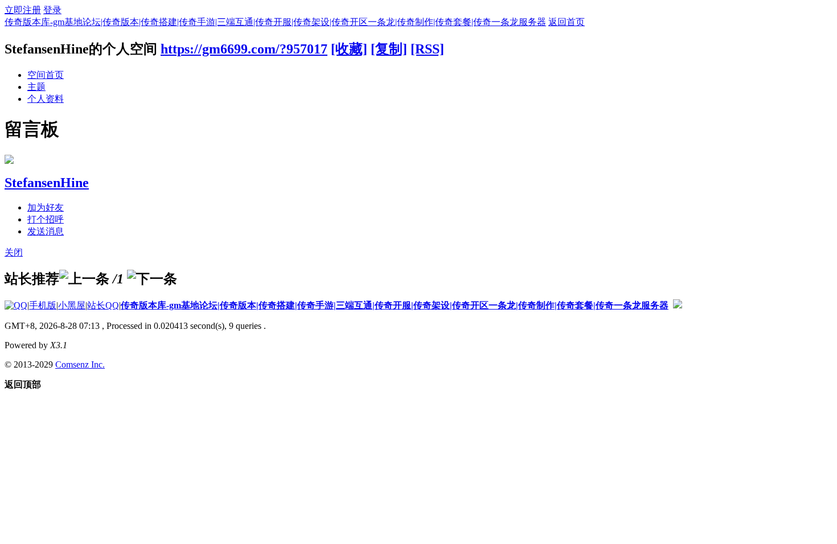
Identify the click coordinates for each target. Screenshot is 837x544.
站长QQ (103, 305)
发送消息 (45, 231)
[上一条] (84, 279)
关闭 (14, 252)
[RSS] (427, 49)
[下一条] (152, 279)
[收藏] (349, 49)
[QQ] (16, 305)
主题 (36, 87)
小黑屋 (71, 305)
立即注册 (23, 10)
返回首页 (566, 22)
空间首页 (45, 75)
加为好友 (45, 207)
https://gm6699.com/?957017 (244, 49)
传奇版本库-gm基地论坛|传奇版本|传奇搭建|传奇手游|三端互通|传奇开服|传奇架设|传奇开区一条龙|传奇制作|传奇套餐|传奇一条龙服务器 (275, 22)
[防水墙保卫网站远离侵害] (677, 305)
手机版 (42, 305)
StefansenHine (47, 182)
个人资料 (45, 99)
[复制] (389, 49)
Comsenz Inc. (80, 364)
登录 (52, 10)
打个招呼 (45, 219)
